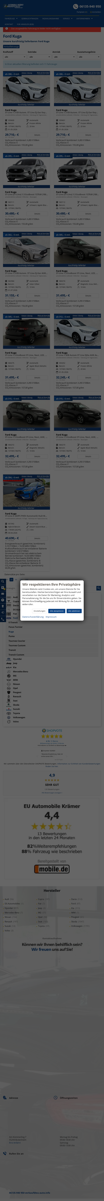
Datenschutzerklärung (33, 616)
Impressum (51, 616)
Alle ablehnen (74, 611)
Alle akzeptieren (57, 611)
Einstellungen (39, 611)
